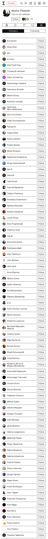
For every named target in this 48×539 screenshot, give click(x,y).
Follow (16, 19)
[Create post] (30, 3)
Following (34, 31)
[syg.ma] (3, 3)
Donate (11, 3)
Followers (13, 31)
